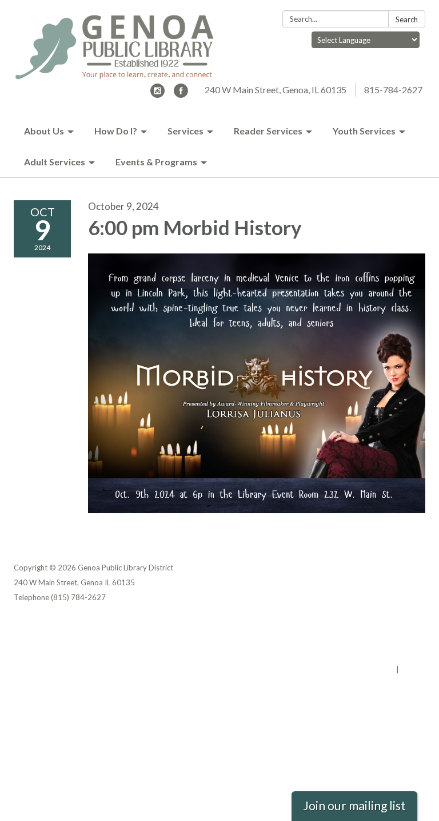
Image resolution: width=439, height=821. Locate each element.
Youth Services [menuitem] (364, 130)
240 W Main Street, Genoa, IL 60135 (275, 89)
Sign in (413, 669)
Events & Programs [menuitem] (156, 161)
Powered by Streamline (352, 669)
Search (407, 19)
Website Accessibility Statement (365, 654)
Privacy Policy (400, 624)
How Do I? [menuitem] (115, 130)
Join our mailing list (354, 805)
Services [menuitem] (185, 130)
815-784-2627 (393, 89)
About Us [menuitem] (44, 130)
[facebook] (181, 94)
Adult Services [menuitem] (54, 161)
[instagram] (157, 94)
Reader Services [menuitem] (268, 130)
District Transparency (385, 639)
